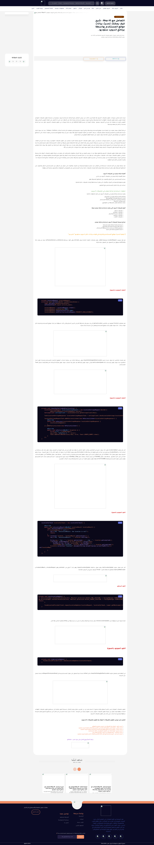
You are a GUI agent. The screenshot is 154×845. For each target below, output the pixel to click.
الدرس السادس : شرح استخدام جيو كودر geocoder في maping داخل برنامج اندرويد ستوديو (100, 734)
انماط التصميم (49, 8)
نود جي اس (87, 8)
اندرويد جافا (115, 8)
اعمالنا (60, 3)
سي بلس (98, 8)
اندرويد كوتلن (106, 8)
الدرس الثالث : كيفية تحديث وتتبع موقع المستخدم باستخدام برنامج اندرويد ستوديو (102, 729)
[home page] (43, 5)
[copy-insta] (9, 61)
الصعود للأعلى (79, 825)
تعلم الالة (68, 8)
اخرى (33, 8)
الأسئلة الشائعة (80, 3)
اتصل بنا (54, 3)
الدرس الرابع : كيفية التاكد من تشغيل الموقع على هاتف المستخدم (106, 731)
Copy (120, 300)
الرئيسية (88, 3)
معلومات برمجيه (59, 8)
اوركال (80, 8)
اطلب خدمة (80, 822)
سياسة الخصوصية (69, 3)
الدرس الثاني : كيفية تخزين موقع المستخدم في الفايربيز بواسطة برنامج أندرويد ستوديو (101, 728)
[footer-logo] (106, 811)
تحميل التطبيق (35, 812)
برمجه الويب (39, 8)
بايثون (75, 8)
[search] (97, 3)
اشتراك (80, 836)
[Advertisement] (80, 72)
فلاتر (121, 8)
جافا (93, 8)
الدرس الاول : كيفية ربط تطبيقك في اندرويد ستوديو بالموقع (107, 726)
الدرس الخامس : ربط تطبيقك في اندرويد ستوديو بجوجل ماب (107, 732)
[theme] (102, 3)
